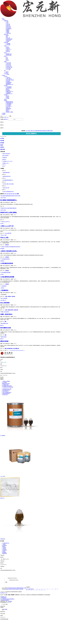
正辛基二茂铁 (8, 26)
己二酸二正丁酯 (8, 66)
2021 (12, 193)
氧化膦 (45, 130)
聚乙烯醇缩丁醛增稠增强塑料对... (8, 200)
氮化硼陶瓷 (4, 552)
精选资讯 (1, 378)
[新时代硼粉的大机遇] (4, 323)
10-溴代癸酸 (8, 44)
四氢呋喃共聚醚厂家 (9, 102)
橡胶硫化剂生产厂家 (9, 91)
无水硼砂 (7, 41)
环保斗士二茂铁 (4, 237)
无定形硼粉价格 (16, 348)
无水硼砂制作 (4, 545)
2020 (9, 193)
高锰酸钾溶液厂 (8, 108)
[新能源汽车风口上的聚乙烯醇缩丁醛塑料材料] (8, 208)
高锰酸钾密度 (4, 553)
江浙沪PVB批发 (3, 197)
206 (21, 350)
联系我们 (3, 114)
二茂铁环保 (7, 244)
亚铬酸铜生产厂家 (9, 93)
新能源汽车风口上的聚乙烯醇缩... (8, 212)
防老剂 (5, 45)
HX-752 (7, 59)
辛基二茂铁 (8, 25)
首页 (3, 18)
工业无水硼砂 (8, 105)
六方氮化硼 (7, 257)
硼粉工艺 (7, 89)
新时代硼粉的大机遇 (5, 327)
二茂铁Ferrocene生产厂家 (6, 226)
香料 (5, 70)
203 (17, 350)
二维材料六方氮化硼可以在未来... (8, 251)
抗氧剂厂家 (8, 107)
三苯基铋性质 (8, 92)
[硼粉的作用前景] (3, 336)
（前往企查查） (5, 362)
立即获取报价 (9, 601)
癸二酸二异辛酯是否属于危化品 (8, 191)
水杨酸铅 (7, 32)
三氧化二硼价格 (8, 78)
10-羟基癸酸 (8, 43)
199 (12, 350)
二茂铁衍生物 (8, 33)
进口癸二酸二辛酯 (6, 187)
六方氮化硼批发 (8, 86)
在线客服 (5, 609)
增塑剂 (5, 61)
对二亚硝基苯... (3, 435)
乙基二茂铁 (8, 24)
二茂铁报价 (9, 296)
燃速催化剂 (6, 20)
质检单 (5, 99)
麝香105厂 (8, 110)
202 (16, 350)
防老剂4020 (8, 50)
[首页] (8, 350)
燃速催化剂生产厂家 (9, 84)
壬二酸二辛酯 (8, 68)
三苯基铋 (7, 74)
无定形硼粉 (8, 348)
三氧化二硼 (8, 37)
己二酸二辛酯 (34, 130)
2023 (16, 193)
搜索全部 (6, 119)
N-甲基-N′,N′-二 (8, 49)
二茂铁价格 (8, 77)
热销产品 (1, 379)
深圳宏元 (5, 100)
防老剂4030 (8, 51)
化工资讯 (5, 76)
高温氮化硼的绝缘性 (6, 172)
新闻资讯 (3, 75)
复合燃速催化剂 (8, 28)
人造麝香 (48, 130)
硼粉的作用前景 (4, 341)
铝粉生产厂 (8, 109)
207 (22, 350)
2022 (14, 193)
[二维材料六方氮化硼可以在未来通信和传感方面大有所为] (10, 246)
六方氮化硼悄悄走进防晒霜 (7, 276)
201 (14, 350)
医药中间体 (6, 42)
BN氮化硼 (4, 548)
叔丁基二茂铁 (8, 27)
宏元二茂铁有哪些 (5, 302)
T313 (7, 57)
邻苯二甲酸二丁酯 (9, 67)
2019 (7, 193)
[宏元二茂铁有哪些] (3, 298)
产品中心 (3, 19)
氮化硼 (7, 35)
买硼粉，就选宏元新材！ (6, 314)
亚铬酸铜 (7, 29)
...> (24, 350)
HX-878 (7, 60)
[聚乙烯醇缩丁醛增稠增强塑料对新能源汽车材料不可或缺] (10, 195)
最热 (18, 193)
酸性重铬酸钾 (8, 83)
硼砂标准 (3, 546)
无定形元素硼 (8, 40)
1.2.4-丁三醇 (8, 69)
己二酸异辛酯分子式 (5, 543)
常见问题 (5, 85)
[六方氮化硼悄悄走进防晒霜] (5, 272)
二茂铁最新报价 (4, 290)
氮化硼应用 (8, 90)
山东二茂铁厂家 (8, 106)
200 (13, 350)
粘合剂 (5, 52)
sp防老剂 (3, 551)
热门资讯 (1, 377)
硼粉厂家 (12, 348)
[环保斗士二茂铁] (3, 235)
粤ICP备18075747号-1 (4, 592)
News (7, 117)
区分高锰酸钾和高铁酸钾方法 (8, 180)
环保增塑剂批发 (8, 82)
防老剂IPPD (8, 48)
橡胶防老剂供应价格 (9, 101)
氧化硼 (40, 130)
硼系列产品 (6, 34)
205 (20, 350)
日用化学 (7, 97)
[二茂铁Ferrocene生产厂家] (4, 221)
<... (9, 350)
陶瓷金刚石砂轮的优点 (6, 176)
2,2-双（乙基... (2, 476)
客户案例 (5, 94)
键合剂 (5, 56)
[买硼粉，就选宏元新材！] (5, 311)
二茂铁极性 (4, 547)
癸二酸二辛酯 (8, 62)
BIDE (7, 58)
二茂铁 (7, 21)
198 (10, 350)
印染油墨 (7, 98)
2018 (5, 193)
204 (18, 350)
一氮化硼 (3, 544)
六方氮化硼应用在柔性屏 (6, 263)
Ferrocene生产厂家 (8, 233)
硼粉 (7, 36)
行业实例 (3, 113)
